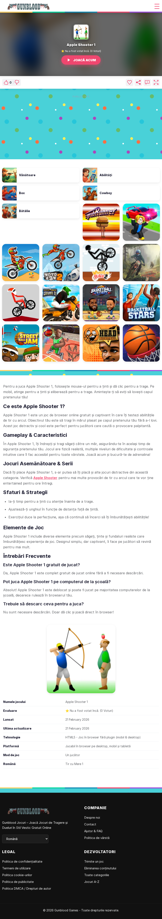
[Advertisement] (81, 126)
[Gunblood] (28, 6)
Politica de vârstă (96, 838)
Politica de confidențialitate (22, 861)
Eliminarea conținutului (100, 868)
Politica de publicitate (18, 882)
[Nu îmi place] (17, 82)
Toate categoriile (96, 875)
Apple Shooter (45, 478)
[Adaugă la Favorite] (129, 82)
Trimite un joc (94, 861)
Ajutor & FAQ (93, 831)
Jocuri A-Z (91, 882)
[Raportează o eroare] (147, 82)
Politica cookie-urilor (17, 875)
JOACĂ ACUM (84, 60)
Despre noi (92, 818)
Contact (90, 824)
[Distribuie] (138, 82)
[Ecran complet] (156, 82)
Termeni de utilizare (16, 868)
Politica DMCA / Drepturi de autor (26, 888)
